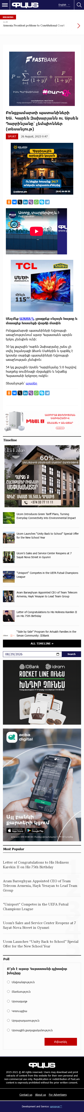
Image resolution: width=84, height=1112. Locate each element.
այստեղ (31, 383)
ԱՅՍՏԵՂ (27, 318)
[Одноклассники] (9, 202)
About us (40, 1094)
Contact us (26, 1094)
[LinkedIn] (25, 202)
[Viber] (31, 202)
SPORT (12, 136)
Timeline (10, 440)
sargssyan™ (56, 1106)
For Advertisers (58, 1094)
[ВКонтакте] (14, 202)
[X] (20, 202)
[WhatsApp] (36, 202)
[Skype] (41, 202)
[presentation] (69, 28)
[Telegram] (47, 202)
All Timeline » (42, 643)
